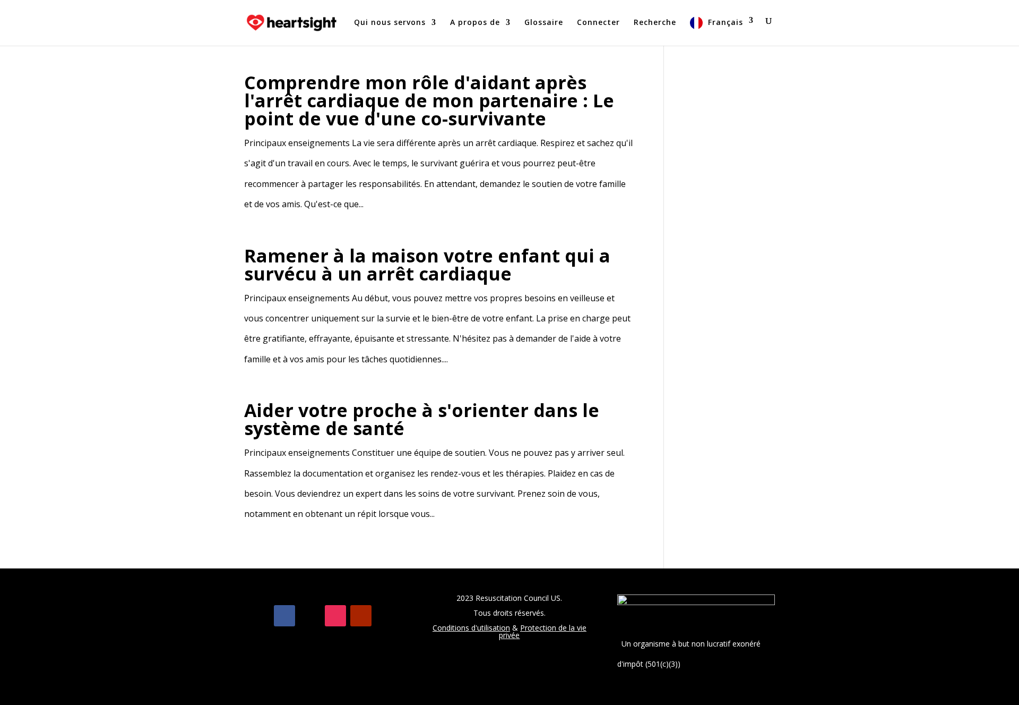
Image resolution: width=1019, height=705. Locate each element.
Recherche (655, 23)
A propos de (475, 23)
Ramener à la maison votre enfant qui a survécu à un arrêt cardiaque (427, 264)
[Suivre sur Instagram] (335, 615)
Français (725, 22)
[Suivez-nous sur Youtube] (361, 615)
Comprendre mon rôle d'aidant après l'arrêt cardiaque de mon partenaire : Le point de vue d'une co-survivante (429, 100)
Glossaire (543, 23)
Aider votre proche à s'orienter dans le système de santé (421, 419)
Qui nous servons (390, 23)
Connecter (598, 23)
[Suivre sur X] (310, 615)
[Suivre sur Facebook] (284, 615)
